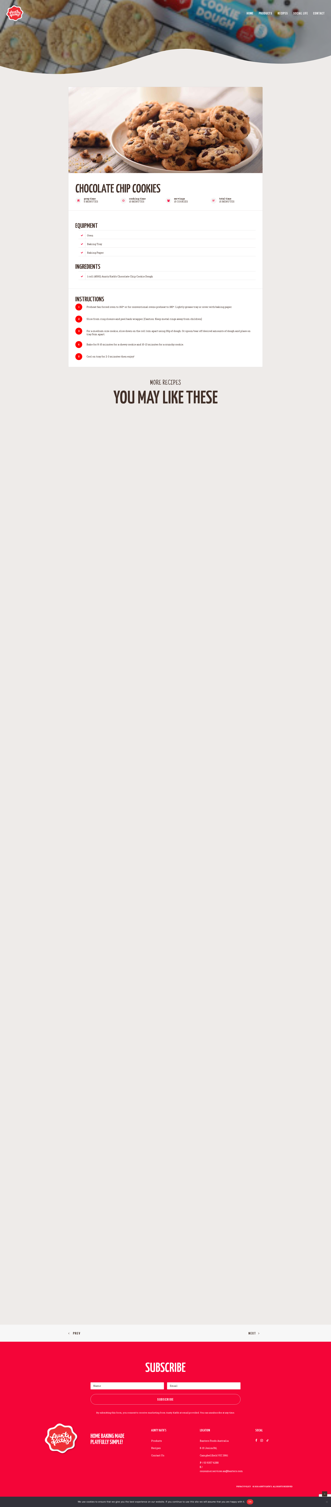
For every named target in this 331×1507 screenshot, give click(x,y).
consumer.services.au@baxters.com (221, 1471)
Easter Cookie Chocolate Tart (165, 687)
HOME (250, 13)
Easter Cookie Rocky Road (165, 1272)
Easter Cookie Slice (165, 979)
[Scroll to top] (324, 1493)
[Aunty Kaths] (14, 13)
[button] (165, 544)
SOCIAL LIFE (300, 13)
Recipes (156, 1448)
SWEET (167, 680)
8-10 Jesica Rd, (208, 1448)
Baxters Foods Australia (214, 1440)
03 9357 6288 (211, 1462)
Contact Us (157, 1455)
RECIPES (283, 13)
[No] (326, 1502)
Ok (250, 1501)
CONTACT (319, 13)
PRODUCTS (265, 13)
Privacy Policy (243, 1486)
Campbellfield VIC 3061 (214, 1455)
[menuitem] (251, 13)
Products (156, 1440)
